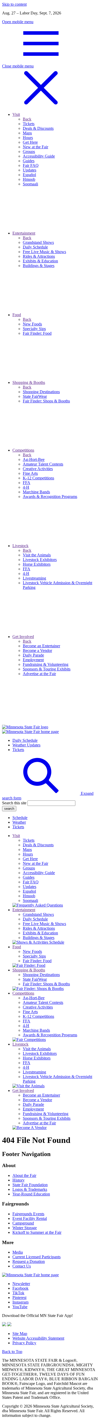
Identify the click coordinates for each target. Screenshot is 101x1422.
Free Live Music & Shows (44, 923)
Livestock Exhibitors (40, 1053)
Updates (29, 886)
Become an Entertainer (41, 1095)
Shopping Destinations (41, 974)
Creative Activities (38, 1007)
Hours (28, 854)
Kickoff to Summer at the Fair (36, 1232)
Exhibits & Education (40, 933)
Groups (29, 868)
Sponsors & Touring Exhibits (46, 1118)
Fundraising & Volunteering (45, 1113)
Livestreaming (34, 1072)
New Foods (32, 951)
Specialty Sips (34, 956)
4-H (26, 1025)
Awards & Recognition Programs (50, 1035)
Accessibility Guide (39, 873)
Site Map (19, 1333)
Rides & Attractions (39, 928)
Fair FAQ (31, 882)
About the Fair (24, 1175)
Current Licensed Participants (36, 1257)
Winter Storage (24, 1228)
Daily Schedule (25, 740)
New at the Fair (35, 863)
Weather (19, 822)
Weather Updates (26, 745)
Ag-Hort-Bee (34, 998)
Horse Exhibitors (37, 1058)
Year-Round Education (31, 1194)
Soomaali (30, 900)
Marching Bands (36, 1030)
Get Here (30, 859)
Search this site (14, 803)
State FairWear (35, 979)
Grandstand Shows (38, 914)
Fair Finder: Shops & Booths (46, 984)
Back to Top (12, 1351)
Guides (28, 877)
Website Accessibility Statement (38, 1338)
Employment (33, 1109)
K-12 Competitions (38, 1016)
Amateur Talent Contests (43, 1002)
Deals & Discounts (38, 845)
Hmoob (29, 896)
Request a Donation (28, 1261)
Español (29, 891)
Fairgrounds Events (28, 1214)
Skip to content (14, 4)
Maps (27, 849)
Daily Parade (33, 1104)
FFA (26, 1021)
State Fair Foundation (30, 1185)
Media (17, 1252)
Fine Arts (30, 1012)
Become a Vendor (37, 1100)
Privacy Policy (24, 1343)
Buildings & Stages (38, 937)
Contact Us (21, 1266)
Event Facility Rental (29, 1218)
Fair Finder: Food (37, 961)
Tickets (18, 749)
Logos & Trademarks (29, 1189)
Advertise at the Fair (39, 1123)
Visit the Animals (37, 1049)
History (18, 1180)
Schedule (19, 817)
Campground (23, 1223)
